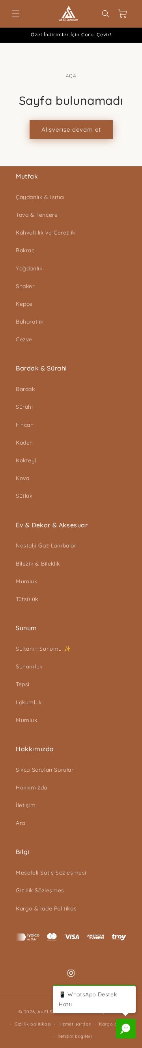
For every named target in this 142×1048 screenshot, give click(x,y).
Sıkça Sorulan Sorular (45, 769)
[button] (15, 13)
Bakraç (25, 250)
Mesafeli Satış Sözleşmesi (51, 872)
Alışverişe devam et (71, 129)
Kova (22, 478)
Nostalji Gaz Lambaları (47, 545)
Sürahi (24, 406)
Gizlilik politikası (33, 1024)
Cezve (24, 339)
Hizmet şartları (75, 1024)
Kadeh (24, 442)
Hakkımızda (31, 787)
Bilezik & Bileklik (38, 563)
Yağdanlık (29, 268)
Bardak (25, 389)
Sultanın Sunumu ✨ (43, 648)
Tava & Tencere (37, 214)
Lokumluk (29, 702)
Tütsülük (27, 599)
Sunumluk (29, 666)
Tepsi (23, 684)
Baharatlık (29, 321)
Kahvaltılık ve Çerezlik (45, 232)
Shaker (25, 286)
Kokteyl (26, 460)
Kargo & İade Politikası (47, 908)
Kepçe (24, 303)
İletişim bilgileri (75, 1036)
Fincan (25, 424)
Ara (20, 822)
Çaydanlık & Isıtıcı (40, 197)
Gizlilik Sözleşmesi (40, 890)
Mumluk (26, 581)
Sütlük (24, 495)
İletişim (26, 805)
